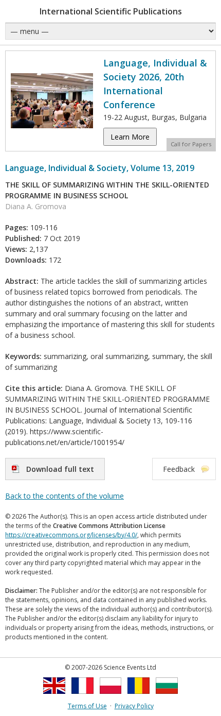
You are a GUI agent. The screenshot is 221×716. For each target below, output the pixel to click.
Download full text (60, 469)
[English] (54, 696)
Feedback (179, 469)
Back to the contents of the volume (64, 496)
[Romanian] (138, 696)
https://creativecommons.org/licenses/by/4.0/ (71, 535)
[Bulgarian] (167, 696)
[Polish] (111, 696)
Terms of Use (87, 706)
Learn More (130, 137)
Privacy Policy (134, 706)
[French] (82, 696)
